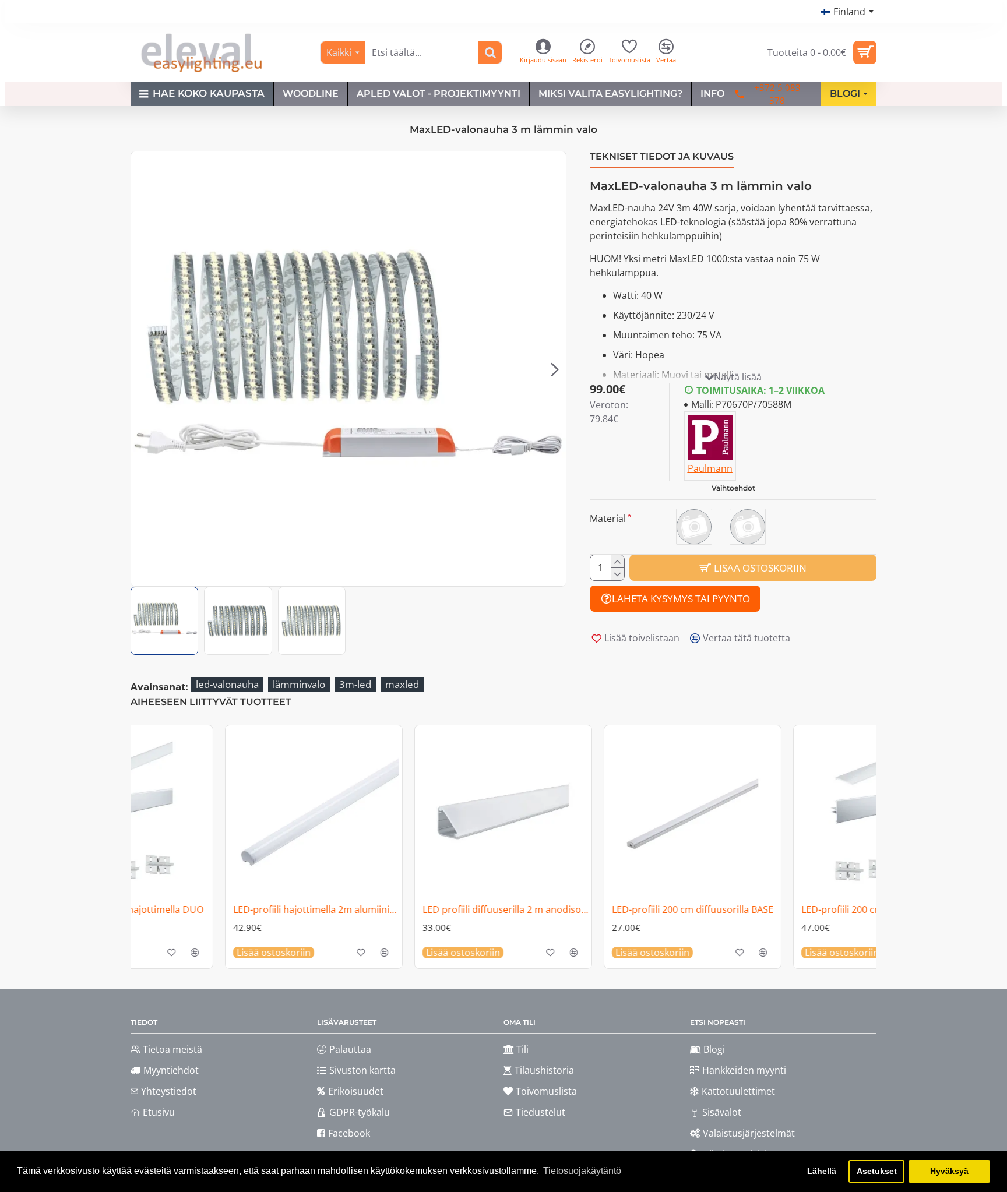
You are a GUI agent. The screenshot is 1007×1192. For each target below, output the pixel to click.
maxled (402, 684)
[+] (617, 561)
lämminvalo (299, 684)
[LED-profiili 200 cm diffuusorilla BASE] (489, 813)
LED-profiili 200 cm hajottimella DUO (678, 910)
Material (608, 518)
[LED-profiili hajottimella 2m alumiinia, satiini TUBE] (868, 813)
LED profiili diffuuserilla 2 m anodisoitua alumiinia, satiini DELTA (302, 910)
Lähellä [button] (821, 1171)
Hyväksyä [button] (949, 1171)
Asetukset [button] (877, 1171)
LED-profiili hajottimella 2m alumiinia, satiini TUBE (870, 910)
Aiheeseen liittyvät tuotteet (211, 701)
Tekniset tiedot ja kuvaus (662, 156)
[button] (142, 368)
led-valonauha (227, 684)
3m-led (355, 684)
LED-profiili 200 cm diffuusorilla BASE (489, 910)
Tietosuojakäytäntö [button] (582, 1171)
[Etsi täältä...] (490, 52)
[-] (617, 573)
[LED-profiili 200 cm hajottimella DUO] (678, 813)
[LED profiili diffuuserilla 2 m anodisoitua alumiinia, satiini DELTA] (299, 813)
